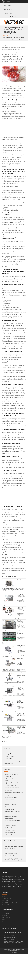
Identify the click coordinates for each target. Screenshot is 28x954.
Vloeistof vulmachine (9, 754)
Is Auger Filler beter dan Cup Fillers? (21, 673)
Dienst (3, 919)
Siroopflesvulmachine (10, 832)
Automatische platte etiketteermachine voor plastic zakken (21, 714)
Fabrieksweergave (6, 913)
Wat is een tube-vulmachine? (20, 595)
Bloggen (5, 741)
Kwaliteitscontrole (6, 917)
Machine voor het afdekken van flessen (13, 761)
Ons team (4, 915)
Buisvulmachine (8, 758)
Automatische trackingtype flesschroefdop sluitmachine (20, 687)
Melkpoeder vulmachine (10, 804)
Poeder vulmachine (9, 756)
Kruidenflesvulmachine (10, 830)
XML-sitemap (14, 952)
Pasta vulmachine (9, 814)
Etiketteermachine (9, 763)
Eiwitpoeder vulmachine (10, 825)
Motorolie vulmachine (10, 790)
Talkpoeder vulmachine (10, 835)
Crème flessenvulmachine (11, 785)
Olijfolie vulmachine (9, 809)
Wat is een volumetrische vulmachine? (20, 621)
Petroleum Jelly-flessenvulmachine (12, 820)
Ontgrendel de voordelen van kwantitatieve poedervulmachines (21, 609)
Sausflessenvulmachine (10, 827)
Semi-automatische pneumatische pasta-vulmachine (21, 647)
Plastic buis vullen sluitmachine (12, 823)
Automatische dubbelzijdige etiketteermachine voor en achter (20, 702)
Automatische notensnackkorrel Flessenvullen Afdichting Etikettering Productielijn (20, 661)
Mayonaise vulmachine (10, 802)
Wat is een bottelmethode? (20, 633)
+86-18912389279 (9, 5)
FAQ (3, 921)
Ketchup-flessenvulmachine (11, 797)
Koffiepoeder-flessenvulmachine (12, 783)
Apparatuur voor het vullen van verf (13, 811)
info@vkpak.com (8, 9)
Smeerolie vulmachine (10, 799)
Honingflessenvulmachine (11, 795)
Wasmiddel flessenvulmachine (12, 787)
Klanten (4, 923)
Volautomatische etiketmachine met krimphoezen (21, 727)
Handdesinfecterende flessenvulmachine (14, 792)
